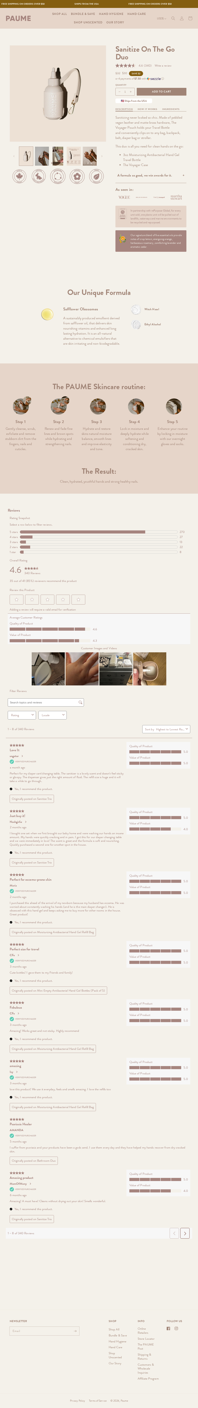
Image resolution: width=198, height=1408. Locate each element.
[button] (173, 18)
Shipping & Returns (144, 1356)
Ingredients (171, 109)
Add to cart (161, 91)
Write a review (163, 65)
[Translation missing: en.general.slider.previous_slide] (14, 156)
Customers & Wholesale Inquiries (146, 1368)
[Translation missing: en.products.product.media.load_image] (26, 156)
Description (124, 109)
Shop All (114, 1329)
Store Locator (146, 1338)
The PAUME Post (146, 1346)
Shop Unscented (115, 1355)
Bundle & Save (118, 1335)
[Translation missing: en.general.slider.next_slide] (102, 156)
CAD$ (160, 28)
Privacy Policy (77, 1401)
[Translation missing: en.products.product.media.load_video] (42, 156)
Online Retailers (143, 1331)
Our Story (115, 1363)
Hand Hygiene (117, 1341)
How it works (147, 109)
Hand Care (115, 1347)
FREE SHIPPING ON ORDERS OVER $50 (67, 4)
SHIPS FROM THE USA (131, 4)
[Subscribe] (75, 1331)
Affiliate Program (148, 1378)
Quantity (120, 85)
